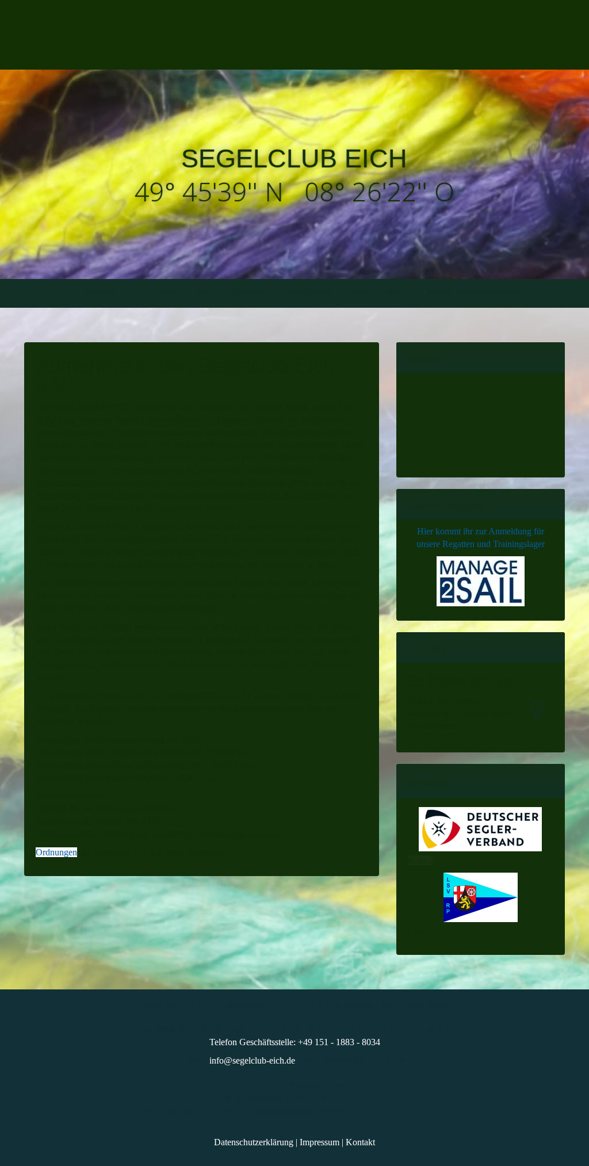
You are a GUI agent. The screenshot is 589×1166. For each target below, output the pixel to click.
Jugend (248, 293)
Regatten (378, 293)
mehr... (420, 860)
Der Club (183, 293)
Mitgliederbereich (474, 293)
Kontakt (360, 1142)
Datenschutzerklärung (253, 1142)
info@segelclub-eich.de (252, 1060)
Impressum (319, 1142)
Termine (310, 293)
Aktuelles (110, 293)
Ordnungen (56, 852)
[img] (131, 35)
